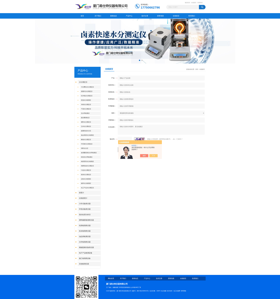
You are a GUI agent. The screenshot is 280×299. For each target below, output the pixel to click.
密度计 (81, 193)
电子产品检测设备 (85, 253)
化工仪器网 (177, 291)
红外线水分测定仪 (86, 96)
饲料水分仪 (84, 148)
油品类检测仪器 (85, 236)
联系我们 (200, 2)
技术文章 (145, 16)
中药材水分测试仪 (86, 144)
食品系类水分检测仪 (87, 135)
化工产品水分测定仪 (87, 188)
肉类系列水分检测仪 (87, 161)
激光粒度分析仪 (85, 214)
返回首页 (187, 2)
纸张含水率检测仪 (86, 157)
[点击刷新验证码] (139, 139)
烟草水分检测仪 (86, 183)
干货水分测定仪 (86, 109)
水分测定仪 (83, 82)
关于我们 (98, 16)
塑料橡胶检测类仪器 (86, 220)
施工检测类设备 (85, 258)
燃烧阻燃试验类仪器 (86, 247)
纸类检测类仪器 (85, 225)
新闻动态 (113, 16)
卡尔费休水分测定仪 (87, 87)
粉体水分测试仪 (86, 174)
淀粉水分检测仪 (86, 179)
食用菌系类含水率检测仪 (89, 152)
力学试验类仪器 (85, 204)
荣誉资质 (160, 16)
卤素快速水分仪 (86, 131)
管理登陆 (183, 291)
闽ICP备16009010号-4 (143, 291)
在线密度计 (83, 198)
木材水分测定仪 (86, 104)
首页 (82, 16)
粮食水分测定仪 (86, 139)
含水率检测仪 (85, 113)
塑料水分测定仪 (86, 122)
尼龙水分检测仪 (86, 100)
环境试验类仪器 (85, 209)
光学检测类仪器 (85, 242)
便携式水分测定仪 (86, 91)
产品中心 (129, 16)
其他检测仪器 (84, 264)
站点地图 (163, 291)
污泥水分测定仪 (86, 170)
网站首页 (111, 278)
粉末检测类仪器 (85, 231)
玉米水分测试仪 (86, 126)
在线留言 (193, 2)
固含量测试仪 (85, 117)
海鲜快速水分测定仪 (87, 166)
